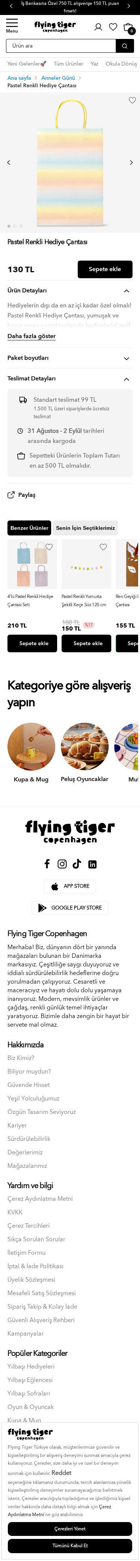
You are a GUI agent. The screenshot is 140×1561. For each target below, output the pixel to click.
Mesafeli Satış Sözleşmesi (41, 1293)
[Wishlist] (49, 547)
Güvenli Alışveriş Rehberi (41, 1320)
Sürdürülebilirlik (28, 1139)
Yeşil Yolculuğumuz (33, 1099)
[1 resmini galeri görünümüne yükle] (9, 226)
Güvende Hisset (28, 1085)
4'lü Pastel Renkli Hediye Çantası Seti (30, 601)
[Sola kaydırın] (8, 162)
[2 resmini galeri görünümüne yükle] (15, 226)
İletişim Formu (26, 1253)
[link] (113, 26)
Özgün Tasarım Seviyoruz (41, 1112)
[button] (11, 27)
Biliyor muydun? (29, 1072)
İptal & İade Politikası (35, 1266)
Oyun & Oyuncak (30, 1407)
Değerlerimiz (25, 1153)
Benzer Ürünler (29, 528)
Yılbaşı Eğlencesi (30, 1380)
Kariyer (17, 1126)
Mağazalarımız (27, 1166)
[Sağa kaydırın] (131, 162)
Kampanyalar (25, 1334)
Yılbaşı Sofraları (28, 1394)
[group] (32, 595)
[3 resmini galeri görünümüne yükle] (21, 226)
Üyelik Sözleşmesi (31, 1280)
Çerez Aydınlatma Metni (40, 1199)
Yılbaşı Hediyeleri (31, 1367)
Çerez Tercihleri (28, 1226)
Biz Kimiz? (20, 1058)
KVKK (14, 1213)
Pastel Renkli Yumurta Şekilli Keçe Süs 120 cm (84, 601)
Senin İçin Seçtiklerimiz (85, 528)
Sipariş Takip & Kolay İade (42, 1307)
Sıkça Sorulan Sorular (36, 1239)
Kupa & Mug (24, 1421)
